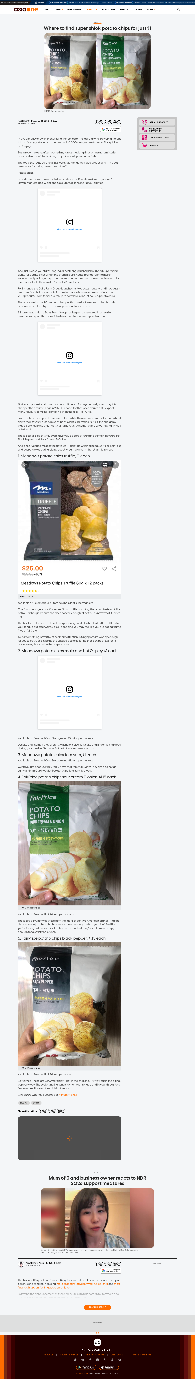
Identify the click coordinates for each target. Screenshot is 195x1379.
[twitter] (101, 122)
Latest (47, 9)
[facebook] (96, 122)
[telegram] (105, 122)
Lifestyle (92, 9)
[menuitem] (47, 9)
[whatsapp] (110, 122)
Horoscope (108, 9)
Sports (138, 9)
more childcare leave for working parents (82, 1283)
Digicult (124, 9)
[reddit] (114, 122)
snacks (36, 1103)
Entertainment (74, 9)
